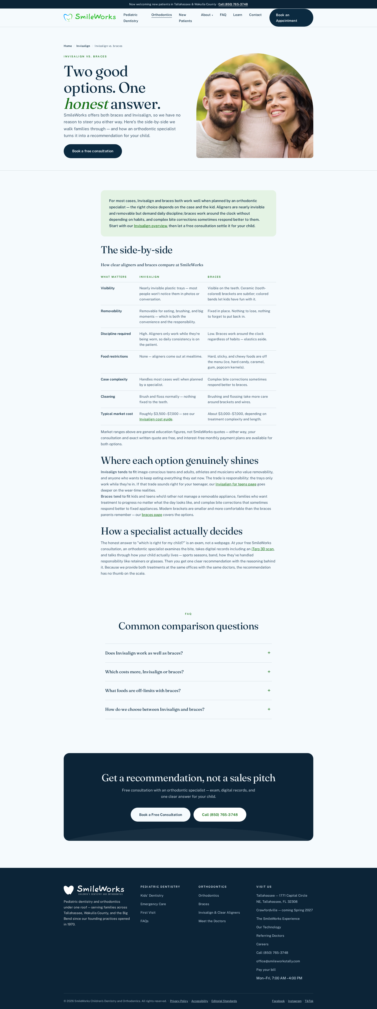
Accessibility (199, 1001)
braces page (152, 514)
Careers (262, 944)
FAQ (223, 15)
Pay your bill (266, 969)
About (206, 15)
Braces (204, 904)
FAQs (145, 921)
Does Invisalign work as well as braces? (144, 653)
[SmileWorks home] (90, 17)
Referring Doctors (270, 935)
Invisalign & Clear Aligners (219, 912)
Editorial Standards (224, 1001)
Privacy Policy (179, 1001)
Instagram (295, 1001)
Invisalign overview (150, 226)
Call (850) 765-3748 (233, 4)
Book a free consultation (93, 151)
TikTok (309, 1001)
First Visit (148, 912)
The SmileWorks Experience (278, 918)
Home (68, 46)
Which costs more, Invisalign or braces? (144, 671)
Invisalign (83, 46)
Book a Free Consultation (160, 814)
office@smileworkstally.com (278, 961)
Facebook (278, 1001)
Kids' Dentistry (152, 895)
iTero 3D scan (263, 549)
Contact (255, 15)
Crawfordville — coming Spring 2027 (284, 910)
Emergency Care (153, 904)
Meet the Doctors (212, 921)
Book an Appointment (286, 17)
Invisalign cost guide (155, 419)
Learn (237, 15)
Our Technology (268, 927)
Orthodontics (161, 15)
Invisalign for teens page (236, 484)
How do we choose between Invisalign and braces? (154, 709)
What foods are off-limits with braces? (143, 690)
